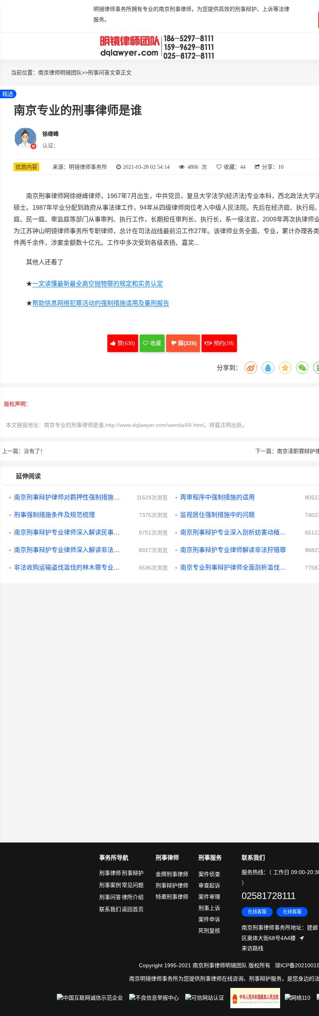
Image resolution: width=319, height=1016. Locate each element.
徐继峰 (50, 134)
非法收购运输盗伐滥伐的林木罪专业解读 (68, 567)
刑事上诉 (209, 908)
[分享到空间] (285, 367)
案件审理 (209, 897)
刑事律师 (110, 873)
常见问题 (133, 885)
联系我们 (110, 909)
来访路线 (252, 948)
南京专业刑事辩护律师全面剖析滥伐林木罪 (234, 567)
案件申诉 (209, 919)
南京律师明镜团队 (60, 72)
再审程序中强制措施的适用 (217, 497)
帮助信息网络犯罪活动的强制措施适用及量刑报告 (100, 303)
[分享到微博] (251, 367)
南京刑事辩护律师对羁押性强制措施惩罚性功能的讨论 (68, 497)
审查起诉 (209, 885)
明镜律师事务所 (157, 46)
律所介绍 (133, 897)
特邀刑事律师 (172, 897)
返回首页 (133, 909)
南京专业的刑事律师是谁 (74, 425)
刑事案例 (110, 885)
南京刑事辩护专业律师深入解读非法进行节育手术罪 (68, 550)
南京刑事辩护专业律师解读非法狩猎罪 (233, 550)
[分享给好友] (268, 367)
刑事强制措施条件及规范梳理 (54, 515)
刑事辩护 (133, 873)
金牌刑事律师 (172, 874)
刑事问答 (99, 72)
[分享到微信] (302, 367)
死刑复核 (209, 930)
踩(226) (187, 343)
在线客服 (257, 912)
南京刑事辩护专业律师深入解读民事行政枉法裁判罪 (68, 532)
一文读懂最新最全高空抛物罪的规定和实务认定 (97, 283)
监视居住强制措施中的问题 (217, 515)
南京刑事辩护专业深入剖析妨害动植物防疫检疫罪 (234, 532)
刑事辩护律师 (172, 885)
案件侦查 (209, 874)
